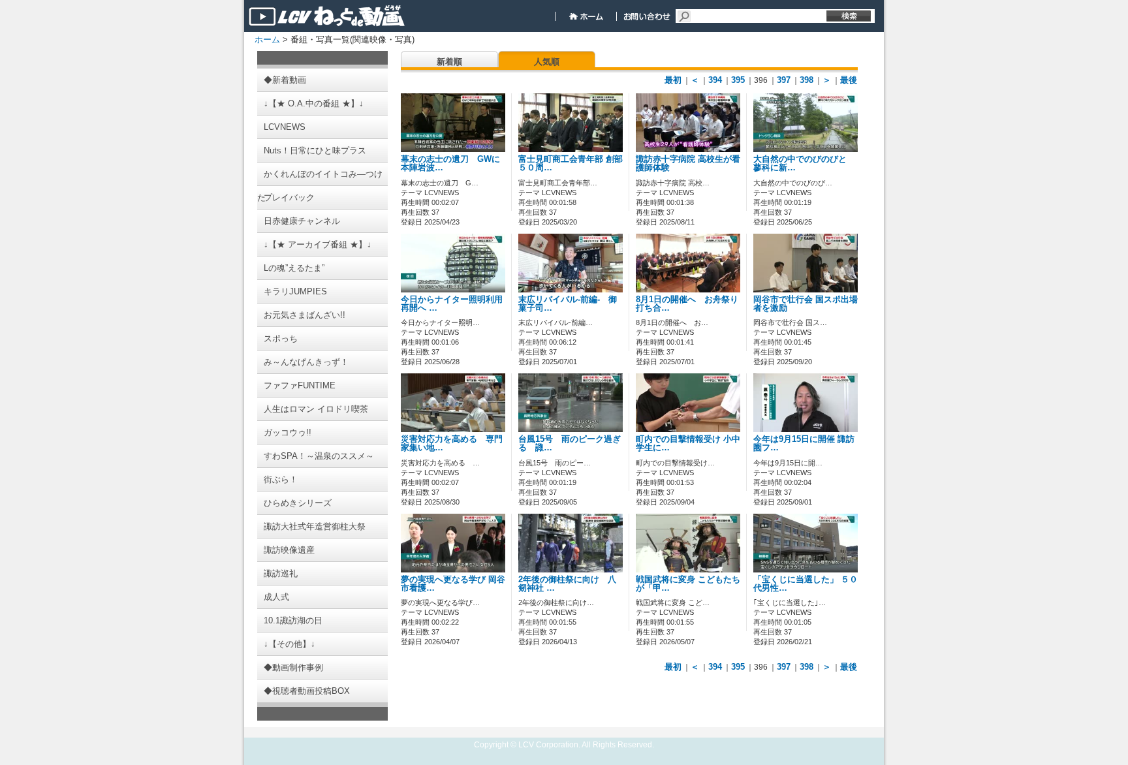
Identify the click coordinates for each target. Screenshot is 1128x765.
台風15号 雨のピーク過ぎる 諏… (569, 443)
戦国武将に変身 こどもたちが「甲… (688, 584)
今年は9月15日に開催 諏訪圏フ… (803, 443)
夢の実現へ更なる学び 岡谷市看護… (453, 584)
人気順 (546, 62)
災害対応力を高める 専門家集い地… (452, 443)
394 (715, 80)
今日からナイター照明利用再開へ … (452, 304)
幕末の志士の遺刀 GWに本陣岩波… (450, 163)
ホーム (267, 39)
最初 (673, 80)
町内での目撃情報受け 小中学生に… (688, 443)
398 (806, 80)
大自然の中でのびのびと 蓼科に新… (804, 163)
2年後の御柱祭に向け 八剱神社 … (567, 584)
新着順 (449, 62)
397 (784, 80)
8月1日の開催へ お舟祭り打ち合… (687, 304)
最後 (848, 80)
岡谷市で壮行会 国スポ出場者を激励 (805, 304)
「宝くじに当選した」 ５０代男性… (805, 584)
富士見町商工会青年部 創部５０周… (570, 163)
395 (738, 80)
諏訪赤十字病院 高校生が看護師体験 (688, 163)
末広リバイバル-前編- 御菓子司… (567, 304)
